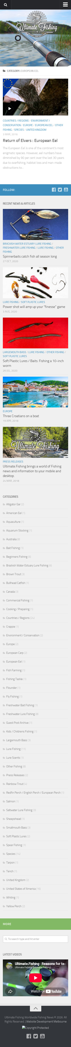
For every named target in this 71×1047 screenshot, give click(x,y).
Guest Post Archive (17, 722)
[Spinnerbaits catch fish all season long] (35, 224)
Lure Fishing (46, 247)
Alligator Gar (13, 504)
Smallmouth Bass (16, 827)
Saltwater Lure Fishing (19, 810)
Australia (11, 539)
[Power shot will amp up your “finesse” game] (35, 282)
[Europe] (11, 88)
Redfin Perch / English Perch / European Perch (33, 792)
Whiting (10, 897)
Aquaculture (13, 522)
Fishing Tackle (14, 679)
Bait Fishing (13, 548)
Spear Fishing (14, 845)
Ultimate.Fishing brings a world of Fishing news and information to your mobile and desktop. (32, 471)
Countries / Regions (16, 120)
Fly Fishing (12, 696)
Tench (9, 871)
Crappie (10, 626)
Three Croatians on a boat (21, 416)
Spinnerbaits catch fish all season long (30, 256)
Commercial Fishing (17, 600)
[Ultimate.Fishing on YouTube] (66, 189)
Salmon (10, 801)
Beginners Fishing (16, 556)
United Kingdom (36, 129)
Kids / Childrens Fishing (20, 731)
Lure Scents (13, 757)
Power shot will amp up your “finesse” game (34, 307)
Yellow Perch (13, 906)
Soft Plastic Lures (33, 302)
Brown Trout (13, 574)
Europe (28, 125)
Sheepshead (13, 819)
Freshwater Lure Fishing (19, 247)
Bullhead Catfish (15, 583)
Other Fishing (55, 352)
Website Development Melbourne (46, 1021)
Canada (10, 591)
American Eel (14, 513)
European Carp (14, 653)
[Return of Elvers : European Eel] (35, 97)
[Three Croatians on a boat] (35, 392)
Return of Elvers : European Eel (30, 140)
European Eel (44, 125)
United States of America (21, 888)
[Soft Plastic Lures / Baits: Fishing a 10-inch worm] (35, 333)
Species (19, 129)
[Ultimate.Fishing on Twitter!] (60, 189)
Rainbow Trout (14, 784)
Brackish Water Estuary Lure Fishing (27, 243)
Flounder (11, 688)
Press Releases (13, 461)
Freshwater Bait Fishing (20, 705)
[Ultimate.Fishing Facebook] (53, 189)
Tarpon (10, 862)
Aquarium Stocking (17, 530)
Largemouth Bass (14, 352)
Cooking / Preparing (18, 609)
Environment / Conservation (22, 635)
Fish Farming (14, 670)
